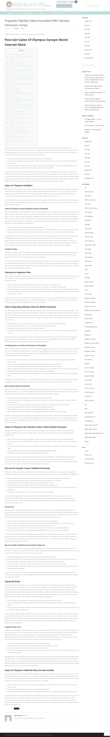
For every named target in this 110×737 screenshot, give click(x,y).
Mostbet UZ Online (90, 351)
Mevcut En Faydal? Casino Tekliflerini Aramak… (22, 79)
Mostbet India (88, 318)
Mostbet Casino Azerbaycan (92, 310)
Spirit (86, 408)
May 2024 (87, 33)
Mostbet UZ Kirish (90, 347)
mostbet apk (88, 294)
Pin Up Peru (88, 396)
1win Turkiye (88, 212)
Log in (86, 451)
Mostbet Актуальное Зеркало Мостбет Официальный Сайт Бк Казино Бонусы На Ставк (94, 107)
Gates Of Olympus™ (14, 116)
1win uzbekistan (89, 216)
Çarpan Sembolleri (14, 98)
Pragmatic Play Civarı (14, 91)
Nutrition (87, 363)
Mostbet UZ (88, 335)
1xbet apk (87, 224)
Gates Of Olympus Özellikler (16, 54)
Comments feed (89, 459)
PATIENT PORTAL (64, 6)
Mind (86, 290)
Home (10, 13)
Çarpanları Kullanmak (14, 102)
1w (85, 187)
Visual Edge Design (49, 735)
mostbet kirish (89, 322)
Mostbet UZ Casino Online (92, 343)
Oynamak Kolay (13, 89)
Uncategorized (89, 421)
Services (41, 13)
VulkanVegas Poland (90, 437)
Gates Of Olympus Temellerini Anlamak (19, 105)
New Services (88, 359)
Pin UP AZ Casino (89, 368)
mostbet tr (88, 331)
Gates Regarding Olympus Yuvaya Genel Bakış (21, 100)
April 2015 (87, 54)
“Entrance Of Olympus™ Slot (16, 111)
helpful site (88, 129)
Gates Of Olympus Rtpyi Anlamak (18, 130)
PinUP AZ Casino (89, 400)
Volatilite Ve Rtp (13, 61)
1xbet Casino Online (90, 245)
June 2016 (87, 46)
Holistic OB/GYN (89, 286)
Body (86, 269)
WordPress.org (89, 463)
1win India (87, 204)
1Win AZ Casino (89, 192)
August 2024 (88, 21)
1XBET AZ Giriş (89, 237)
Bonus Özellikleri (13, 139)
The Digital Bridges (90, 119)
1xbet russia (88, 261)
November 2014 (89, 58)
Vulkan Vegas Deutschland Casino (94, 433)
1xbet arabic (88, 228)
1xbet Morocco (89, 257)
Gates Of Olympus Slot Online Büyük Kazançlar (22, 77)
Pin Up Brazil (88, 380)
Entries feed (88, 455)
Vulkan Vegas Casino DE (91, 425)
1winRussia (88, 220)
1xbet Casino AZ (89, 241)
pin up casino (88, 384)
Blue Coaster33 (89, 125)
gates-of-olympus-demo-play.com (67, 196)
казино (87, 441)
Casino (86, 273)
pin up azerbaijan (89, 376)
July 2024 (87, 25)
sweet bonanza (89, 413)
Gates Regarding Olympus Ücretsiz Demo (20, 141)
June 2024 (87, 29)
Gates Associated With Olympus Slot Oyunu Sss (22, 114)
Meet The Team (25, 13)
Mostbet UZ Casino (90, 339)
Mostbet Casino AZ (90, 306)
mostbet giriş (88, 314)
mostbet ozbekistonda (91, 327)
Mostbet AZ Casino (90, 298)
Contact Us (76, 13)
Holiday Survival (89, 282)
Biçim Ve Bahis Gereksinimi (16, 75)
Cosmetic (87, 278)
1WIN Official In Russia (91, 208)
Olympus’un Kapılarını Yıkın (16, 63)
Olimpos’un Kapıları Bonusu (16, 137)
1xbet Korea (88, 253)
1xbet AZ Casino (89, 232)
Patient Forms (58, 13)
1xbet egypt (88, 249)
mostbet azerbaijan (90, 302)
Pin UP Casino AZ (89, 388)
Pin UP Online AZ (89, 392)
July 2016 (87, 41)
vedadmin (16, 28)
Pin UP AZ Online (89, 372)
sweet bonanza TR (90, 417)
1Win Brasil (88, 196)
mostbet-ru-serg (89, 355)
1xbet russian (88, 265)
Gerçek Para (12, 82)
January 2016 (88, 50)
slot (23, 28)
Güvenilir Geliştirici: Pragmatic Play (18, 127)
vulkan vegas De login (91, 429)
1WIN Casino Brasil (90, 200)
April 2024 (87, 37)
